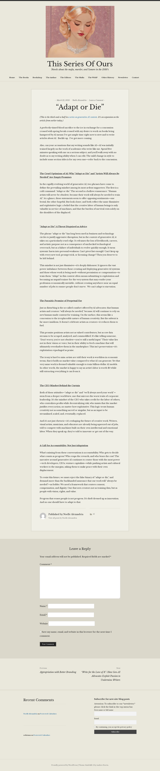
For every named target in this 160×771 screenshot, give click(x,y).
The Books (24, 77)
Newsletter (123, 77)
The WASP (93, 77)
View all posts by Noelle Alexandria (62, 518)
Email (43, 615)
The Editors (65, 77)
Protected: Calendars (48, 714)
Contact (135, 77)
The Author (51, 77)
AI (94, 514)
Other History (107, 77)
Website (44, 623)
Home (12, 77)
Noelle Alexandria (79, 100)
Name (43, 606)
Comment (46, 564)
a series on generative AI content (82, 117)
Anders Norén (102, 765)
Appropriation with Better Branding (58, 670)
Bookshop (37, 77)
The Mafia (79, 77)
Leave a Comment (96, 100)
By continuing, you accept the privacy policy (114, 727)
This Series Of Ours (80, 64)
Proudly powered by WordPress (64, 765)
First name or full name (103, 710)
